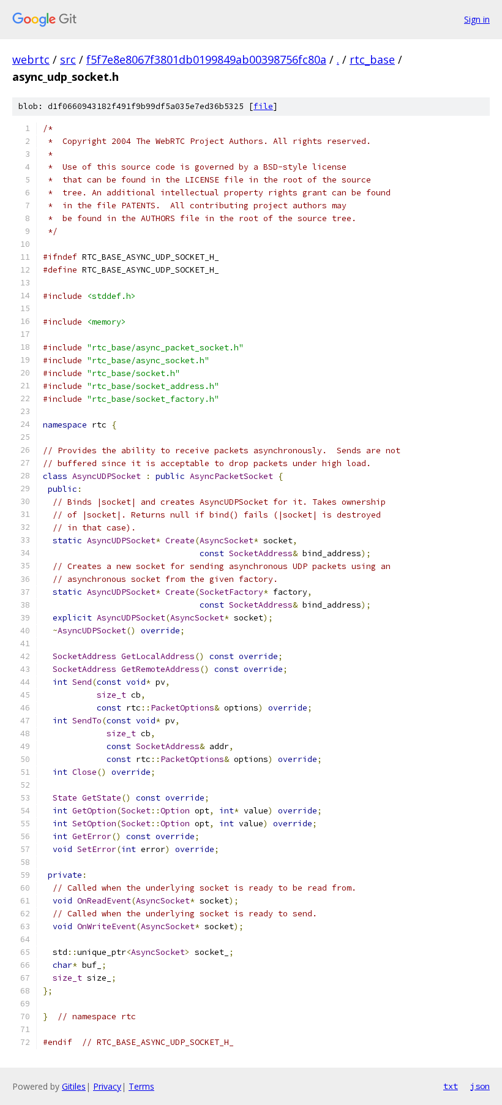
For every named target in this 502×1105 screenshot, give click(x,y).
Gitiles (74, 1086)
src (68, 59)
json (480, 1086)
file (263, 106)
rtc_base (372, 59)
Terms (141, 1086)
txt (450, 1086)
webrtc (31, 59)
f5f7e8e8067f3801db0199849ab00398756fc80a (206, 59)
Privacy (107, 1086)
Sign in (477, 19)
